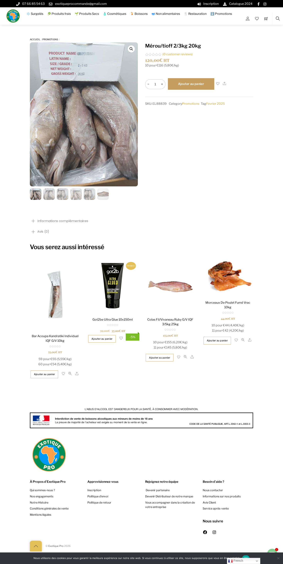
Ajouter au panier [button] (44, 374)
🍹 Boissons (139, 14)
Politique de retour (99, 502)
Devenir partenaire (157, 490)
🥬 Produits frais (59, 14)
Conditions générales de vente (49, 508)
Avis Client (209, 502)
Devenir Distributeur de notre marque (169, 496)
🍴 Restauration (195, 14)
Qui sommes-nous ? (42, 490)
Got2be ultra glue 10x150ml (112, 319)
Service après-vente (216, 508)
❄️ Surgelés (34, 14)
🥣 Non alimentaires (165, 14)
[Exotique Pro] (13, 15)
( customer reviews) (177, 54)
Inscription (94, 490)
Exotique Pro (56, 546)
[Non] (278, 558)
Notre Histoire (39, 502)
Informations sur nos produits (222, 496)
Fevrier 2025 (215, 104)
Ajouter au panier (191, 84)
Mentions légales (40, 514)
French (238, 560)
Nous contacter (213, 490)
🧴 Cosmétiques (114, 14)
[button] (131, 48)
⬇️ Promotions (221, 14)
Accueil (35, 39)
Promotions (50, 39)
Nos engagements (41, 496)
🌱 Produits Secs (87, 14)
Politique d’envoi (97, 496)
